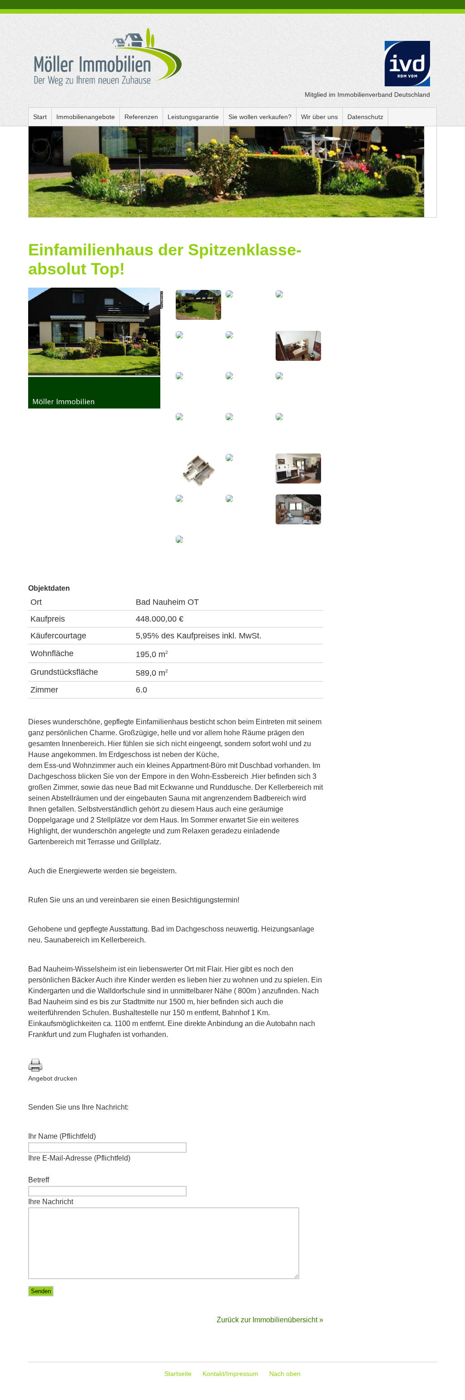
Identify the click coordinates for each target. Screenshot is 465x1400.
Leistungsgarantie (193, 116)
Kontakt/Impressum (230, 1373)
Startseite (178, 1373)
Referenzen (141, 116)
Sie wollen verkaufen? (260, 116)
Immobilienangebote (85, 116)
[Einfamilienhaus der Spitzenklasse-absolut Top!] (96, 406)
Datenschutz (365, 116)
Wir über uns (319, 116)
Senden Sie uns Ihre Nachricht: (78, 1107)
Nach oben (285, 1373)
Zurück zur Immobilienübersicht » (270, 1320)
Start (40, 116)
